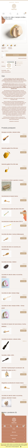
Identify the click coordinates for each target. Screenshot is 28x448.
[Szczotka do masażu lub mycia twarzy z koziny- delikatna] (8, 331)
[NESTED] (9, 66)
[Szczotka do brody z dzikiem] (8, 266)
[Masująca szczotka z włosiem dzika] (8, 138)
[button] (3, 13)
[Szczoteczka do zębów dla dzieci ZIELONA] (8, 213)
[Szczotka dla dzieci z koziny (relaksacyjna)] (8, 238)
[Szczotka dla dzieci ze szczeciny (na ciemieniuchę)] (8, 254)
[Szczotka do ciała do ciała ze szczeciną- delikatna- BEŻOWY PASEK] (8, 403)
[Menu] (5, 426)
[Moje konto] (17, 13)
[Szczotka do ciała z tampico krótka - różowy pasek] (8, 314)
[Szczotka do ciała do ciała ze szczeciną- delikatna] (8, 283)
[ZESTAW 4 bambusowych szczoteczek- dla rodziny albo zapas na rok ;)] (8, 375)
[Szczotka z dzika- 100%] (8, 359)
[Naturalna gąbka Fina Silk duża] (8, 154)
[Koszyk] (23, 426)
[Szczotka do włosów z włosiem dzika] (8, 345)
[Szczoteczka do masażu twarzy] (8, 200)
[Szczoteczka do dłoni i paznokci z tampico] (8, 186)
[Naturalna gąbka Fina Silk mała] (8, 170)
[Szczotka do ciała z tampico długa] (8, 297)
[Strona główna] (14, 7)
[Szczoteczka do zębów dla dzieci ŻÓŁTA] (8, 226)
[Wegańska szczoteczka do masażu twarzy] (8, 387)
